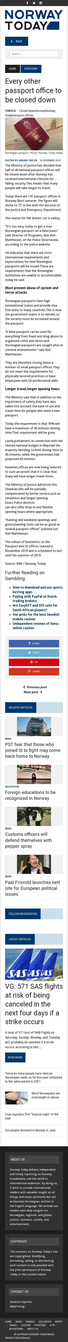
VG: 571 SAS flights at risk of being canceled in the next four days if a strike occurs (34, 1004)
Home (8, 1321)
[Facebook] (27, 3)
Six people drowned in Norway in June (30, 1130)
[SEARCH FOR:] (34, 54)
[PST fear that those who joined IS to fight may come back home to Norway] (34, 733)
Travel (13, 1325)
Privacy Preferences (17, 1338)
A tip (52, 1325)
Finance (30, 1321)
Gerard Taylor (28, 160)
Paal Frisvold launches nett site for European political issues (32, 888)
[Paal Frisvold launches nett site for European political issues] (34, 871)
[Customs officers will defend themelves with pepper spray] (34, 823)
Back (19, 41)
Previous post (37, 687)
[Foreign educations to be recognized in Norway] (34, 781)
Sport (58, 1321)
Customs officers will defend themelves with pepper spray (28, 840)
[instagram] (41, 3)
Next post (31, 692)
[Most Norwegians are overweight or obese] (16, 1102)
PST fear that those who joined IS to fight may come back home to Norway (32, 750)
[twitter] (34, 3)
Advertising (16, 1329)
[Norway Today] (34, 20)
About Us (32, 1329)
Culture (26, 1325)
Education (12, 786)
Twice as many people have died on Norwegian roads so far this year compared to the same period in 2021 (33, 1077)
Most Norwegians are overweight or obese (46, 1095)
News (8, 738)
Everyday (40, 1325)
